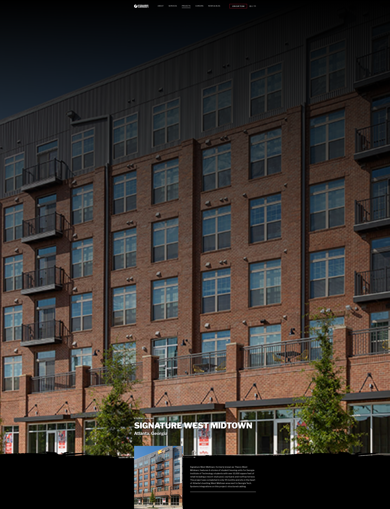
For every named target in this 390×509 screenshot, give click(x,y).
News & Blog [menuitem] (214, 6)
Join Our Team (238, 6)
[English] (250, 6)
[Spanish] (255, 6)
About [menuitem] (161, 6)
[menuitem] (173, 6)
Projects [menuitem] (186, 6)
